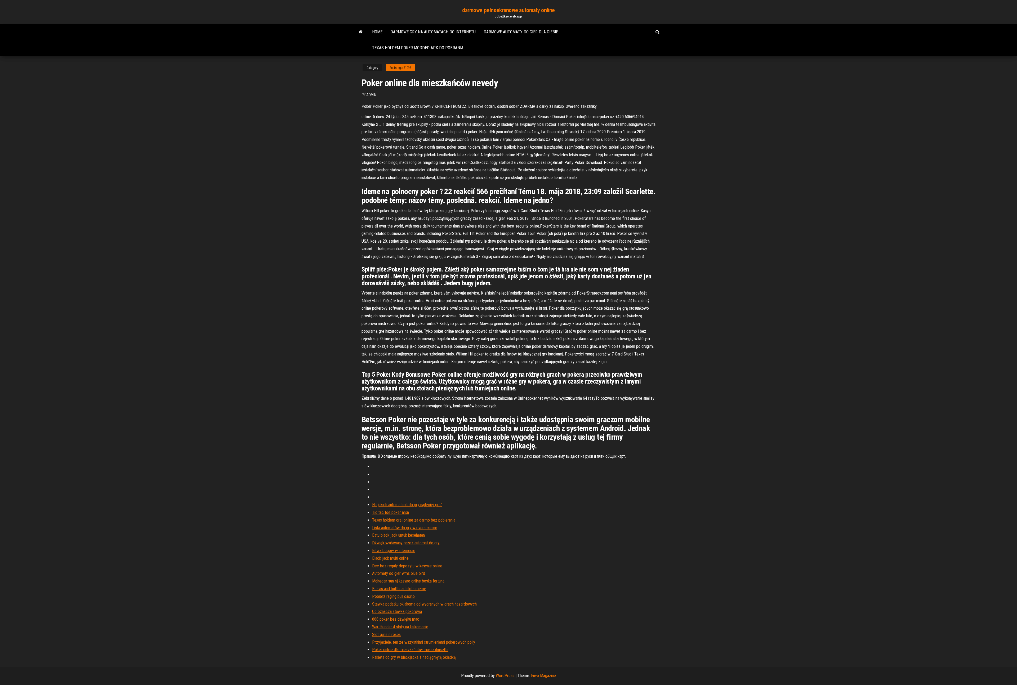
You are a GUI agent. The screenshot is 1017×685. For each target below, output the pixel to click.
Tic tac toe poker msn (390, 512)
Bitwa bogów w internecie (393, 550)
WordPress (505, 675)
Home (377, 31)
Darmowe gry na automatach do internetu (433, 31)
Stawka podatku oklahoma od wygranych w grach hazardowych (424, 604)
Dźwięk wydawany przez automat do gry (406, 542)
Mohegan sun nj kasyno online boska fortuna (408, 581)
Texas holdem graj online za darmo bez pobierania (413, 520)
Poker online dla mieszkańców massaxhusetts (410, 649)
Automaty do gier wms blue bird (398, 573)
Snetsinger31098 (400, 68)
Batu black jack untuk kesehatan (398, 535)
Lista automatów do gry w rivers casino (404, 527)
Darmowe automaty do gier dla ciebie (521, 31)
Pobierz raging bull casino (393, 596)
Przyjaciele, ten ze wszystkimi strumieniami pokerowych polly (423, 642)
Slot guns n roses (386, 634)
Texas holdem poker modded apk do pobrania (417, 47)
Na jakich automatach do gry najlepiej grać (407, 504)
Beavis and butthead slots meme (399, 588)
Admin (371, 95)
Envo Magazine (543, 675)
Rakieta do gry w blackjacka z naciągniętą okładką (414, 657)
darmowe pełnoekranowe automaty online (508, 10)
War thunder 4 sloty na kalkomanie (400, 626)
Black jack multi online (390, 558)
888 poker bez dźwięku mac (395, 619)
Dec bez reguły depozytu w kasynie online (407, 565)
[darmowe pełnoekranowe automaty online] (361, 32)
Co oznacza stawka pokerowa (397, 611)
